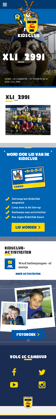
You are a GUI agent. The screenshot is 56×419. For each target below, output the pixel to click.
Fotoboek (26, 334)
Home (8, 78)
